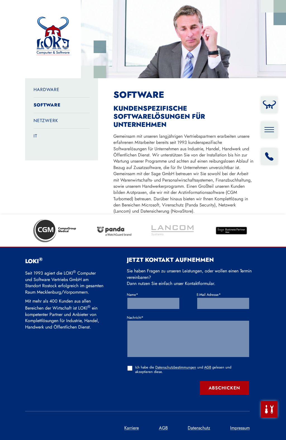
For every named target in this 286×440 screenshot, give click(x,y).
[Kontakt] (269, 156)
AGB (207, 367)
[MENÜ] (269, 130)
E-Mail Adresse (209, 294)
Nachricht (136, 317)
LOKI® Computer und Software (53, 39)
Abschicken (224, 388)
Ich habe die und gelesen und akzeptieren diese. (183, 369)
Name (136, 294)
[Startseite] (269, 104)
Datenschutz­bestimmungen (175, 367)
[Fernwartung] (269, 409)
